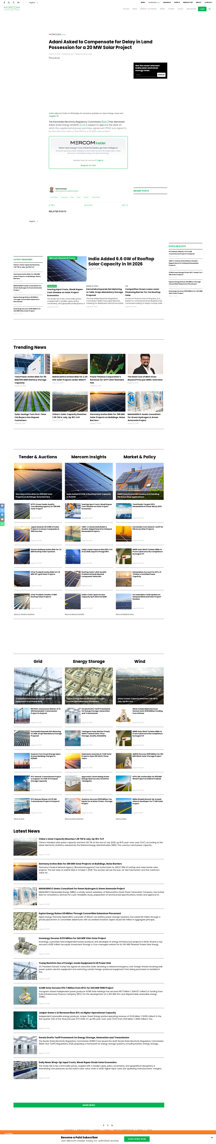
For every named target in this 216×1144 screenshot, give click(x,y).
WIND (162, 9)
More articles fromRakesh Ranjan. (67, 191)
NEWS (143, 2)
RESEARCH (167, 2)
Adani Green (54, 197)
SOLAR (126, 9)
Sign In (100, 160)
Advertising (69, 1129)
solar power (96, 197)
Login (202, 9)
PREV (52, 205)
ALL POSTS (88, 205)
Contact (96, 1129)
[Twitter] (13, 2)
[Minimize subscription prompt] (212, 1137)
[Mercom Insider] (154, 2)
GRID (134, 9)
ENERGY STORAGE (148, 9)
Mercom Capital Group (124, 1129)
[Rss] (8, 2)
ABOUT (198, 2)
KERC (72, 197)
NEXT (124, 205)
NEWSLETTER (188, 2)
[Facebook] (4, 2)
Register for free (88, 165)
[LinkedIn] (18, 2)
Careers (107, 1129)
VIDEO (180, 9)
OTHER (171, 9)
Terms (149, 1129)
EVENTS (177, 2)
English (32, 3)
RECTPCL (86, 197)
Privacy (140, 1129)
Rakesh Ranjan (68, 54)
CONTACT (208, 2)
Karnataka (64, 197)
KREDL (79, 197)
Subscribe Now (137, 1139)
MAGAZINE (191, 9)
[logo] (11, 9)
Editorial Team (83, 1129)
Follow (51, 113)
